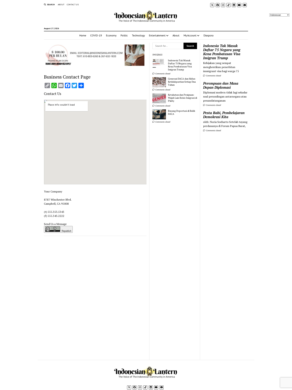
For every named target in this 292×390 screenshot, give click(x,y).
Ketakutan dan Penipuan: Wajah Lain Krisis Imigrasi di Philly (182, 97)
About (61, 4)
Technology (138, 35)
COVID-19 (96, 35)
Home (82, 35)
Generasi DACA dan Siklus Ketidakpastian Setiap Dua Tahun (182, 81)
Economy (111, 35)
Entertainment (157, 35)
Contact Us (73, 4)
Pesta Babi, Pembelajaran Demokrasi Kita (224, 115)
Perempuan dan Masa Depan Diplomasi (220, 85)
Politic (124, 35)
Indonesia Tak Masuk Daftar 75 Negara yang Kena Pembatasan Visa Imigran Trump (221, 52)
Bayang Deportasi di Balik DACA (181, 112)
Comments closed (213, 75)
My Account (190, 35)
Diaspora (208, 35)
